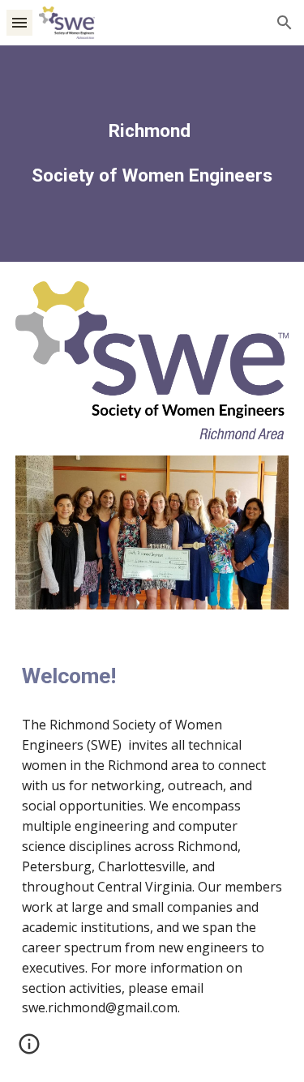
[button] (19, 22)
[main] (152, 153)
